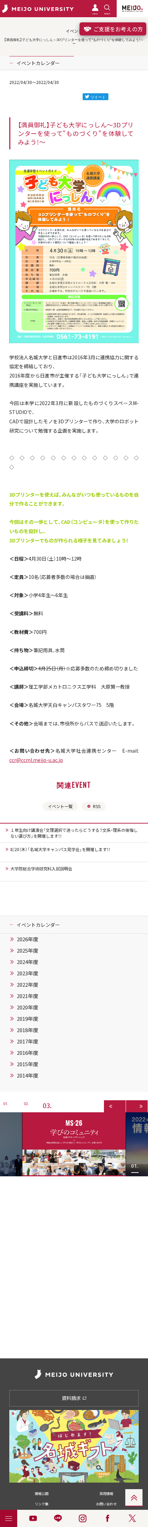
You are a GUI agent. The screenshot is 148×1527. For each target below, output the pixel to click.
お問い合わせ (106, 1503)
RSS (97, 806)
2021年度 (27, 996)
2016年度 (27, 1053)
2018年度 (27, 1030)
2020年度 (27, 1007)
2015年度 (27, 1064)
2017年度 (27, 1041)
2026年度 (27, 939)
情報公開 (42, 1493)
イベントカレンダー (38, 63)
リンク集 (42, 1503)
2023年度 (27, 973)
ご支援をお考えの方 (117, 29)
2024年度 (27, 962)
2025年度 (27, 950)
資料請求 (72, 1398)
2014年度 (27, 1075)
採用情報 (106, 1493)
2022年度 (27, 984)
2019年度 (27, 1018)
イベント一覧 (60, 806)
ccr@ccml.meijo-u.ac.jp (36, 759)
